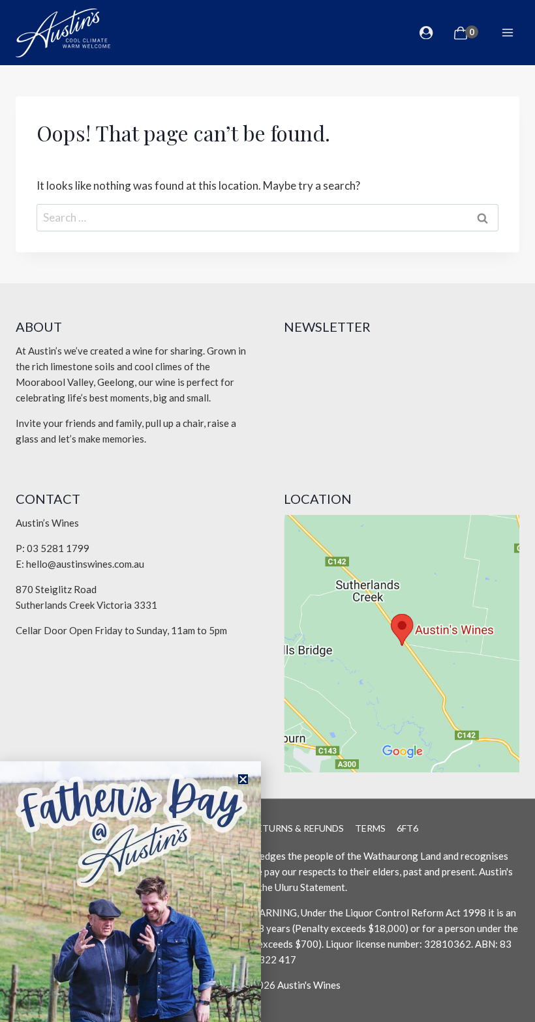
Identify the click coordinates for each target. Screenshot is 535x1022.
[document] (267, 511)
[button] (243, 779)
